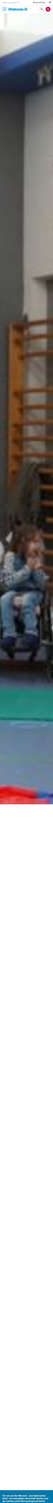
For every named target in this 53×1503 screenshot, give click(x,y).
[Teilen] (50, 2)
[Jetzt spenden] (48, 9)
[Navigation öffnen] (4, 9)
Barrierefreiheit (39, 2)
